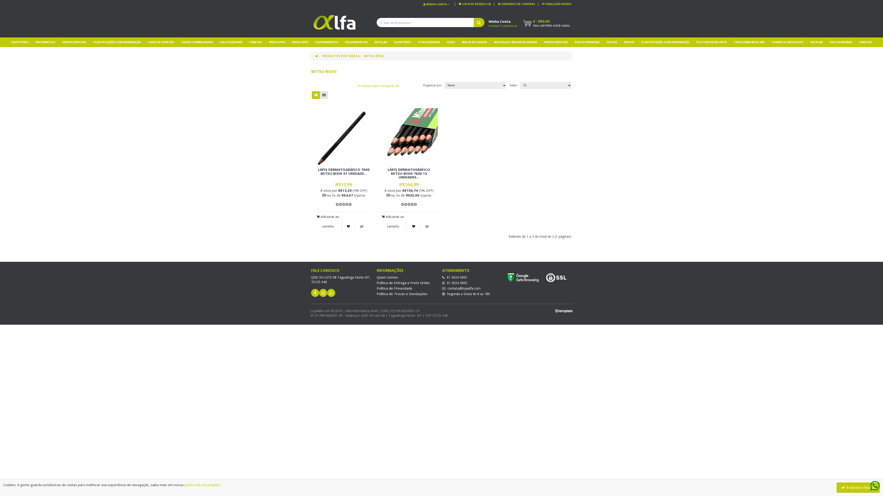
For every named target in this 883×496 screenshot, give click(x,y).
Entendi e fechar (861, 487)
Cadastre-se (509, 26)
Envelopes (277, 42)
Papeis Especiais (74, 42)
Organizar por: (432, 85)
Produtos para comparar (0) (378, 86)
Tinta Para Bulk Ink (749, 42)
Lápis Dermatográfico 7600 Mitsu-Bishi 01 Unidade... (344, 171)
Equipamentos (326, 42)
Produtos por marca (341, 56)
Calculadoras (231, 42)
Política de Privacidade (394, 288)
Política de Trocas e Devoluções (402, 293)
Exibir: (514, 85)
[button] (516, 4)
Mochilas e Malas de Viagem (515, 42)
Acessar (494, 26)
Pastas (611, 42)
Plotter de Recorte (711, 42)
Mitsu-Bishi (374, 56)
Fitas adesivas (429, 42)
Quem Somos (387, 277)
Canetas (255, 42)
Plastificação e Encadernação (117, 42)
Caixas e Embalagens (197, 42)
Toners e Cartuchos (787, 42)
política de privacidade (202, 484)
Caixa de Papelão (161, 42)
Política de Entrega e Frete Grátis (403, 282)
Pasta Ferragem (587, 42)
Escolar (381, 42)
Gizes (451, 42)
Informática (45, 42)
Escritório (20, 42)
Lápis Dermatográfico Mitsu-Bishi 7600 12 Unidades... (409, 173)
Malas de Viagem (474, 42)
